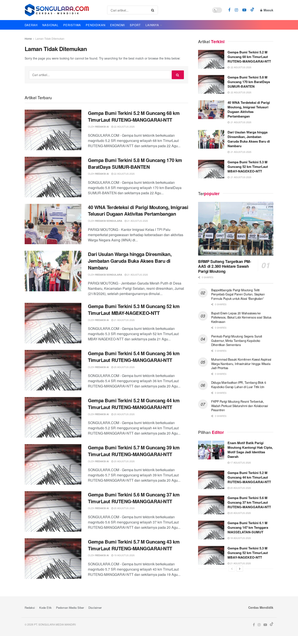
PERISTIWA (72, 25)
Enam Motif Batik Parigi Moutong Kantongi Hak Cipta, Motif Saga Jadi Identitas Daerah (250, 449)
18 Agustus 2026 (240, 538)
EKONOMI (117, 25)
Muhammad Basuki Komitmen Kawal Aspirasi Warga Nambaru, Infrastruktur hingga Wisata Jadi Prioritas (241, 363)
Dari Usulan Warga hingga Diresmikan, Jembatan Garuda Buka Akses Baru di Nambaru (129, 261)
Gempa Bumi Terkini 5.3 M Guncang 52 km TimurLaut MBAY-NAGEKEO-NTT (134, 309)
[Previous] (232, 569)
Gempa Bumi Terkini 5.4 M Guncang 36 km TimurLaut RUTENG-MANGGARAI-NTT (134, 356)
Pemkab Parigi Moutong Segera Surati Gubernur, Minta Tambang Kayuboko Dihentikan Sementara (236, 340)
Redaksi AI (102, 126)
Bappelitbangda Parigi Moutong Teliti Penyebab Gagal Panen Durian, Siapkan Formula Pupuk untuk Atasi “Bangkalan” (238, 294)
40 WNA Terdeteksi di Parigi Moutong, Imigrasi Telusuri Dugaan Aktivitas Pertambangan (138, 210)
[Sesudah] (239, 569)
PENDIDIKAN (95, 25)
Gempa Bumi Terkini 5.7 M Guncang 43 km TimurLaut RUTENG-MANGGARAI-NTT (134, 545)
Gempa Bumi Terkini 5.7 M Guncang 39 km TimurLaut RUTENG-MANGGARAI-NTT (134, 451)
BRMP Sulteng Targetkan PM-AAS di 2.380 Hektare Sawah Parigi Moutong (224, 266)
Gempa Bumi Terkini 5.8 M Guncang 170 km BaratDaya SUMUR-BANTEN (135, 163)
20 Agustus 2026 (124, 367)
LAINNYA (152, 25)
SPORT (135, 25)
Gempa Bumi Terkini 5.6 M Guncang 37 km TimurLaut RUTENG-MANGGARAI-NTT (134, 498)
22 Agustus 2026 (124, 126)
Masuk (268, 10)
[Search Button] (153, 10)
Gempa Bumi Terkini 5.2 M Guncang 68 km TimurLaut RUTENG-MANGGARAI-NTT (134, 116)
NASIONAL (50, 25)
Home (28, 38)
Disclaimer (95, 607)
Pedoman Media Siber (70, 607)
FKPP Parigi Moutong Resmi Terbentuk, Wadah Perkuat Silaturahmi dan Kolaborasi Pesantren (239, 405)
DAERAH (31, 25)
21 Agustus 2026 (137, 220)
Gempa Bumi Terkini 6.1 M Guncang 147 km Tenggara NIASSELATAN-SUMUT (248, 527)
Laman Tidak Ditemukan (49, 38)
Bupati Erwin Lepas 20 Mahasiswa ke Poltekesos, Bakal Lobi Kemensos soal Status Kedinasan (241, 317)
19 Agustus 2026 (124, 555)
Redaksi (30, 607)
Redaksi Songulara (108, 220)
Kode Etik (45, 607)
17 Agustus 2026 (240, 462)
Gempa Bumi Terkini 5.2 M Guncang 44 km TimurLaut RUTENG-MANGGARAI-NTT (134, 404)
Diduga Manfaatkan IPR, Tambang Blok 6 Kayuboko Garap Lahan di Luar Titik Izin (238, 384)
